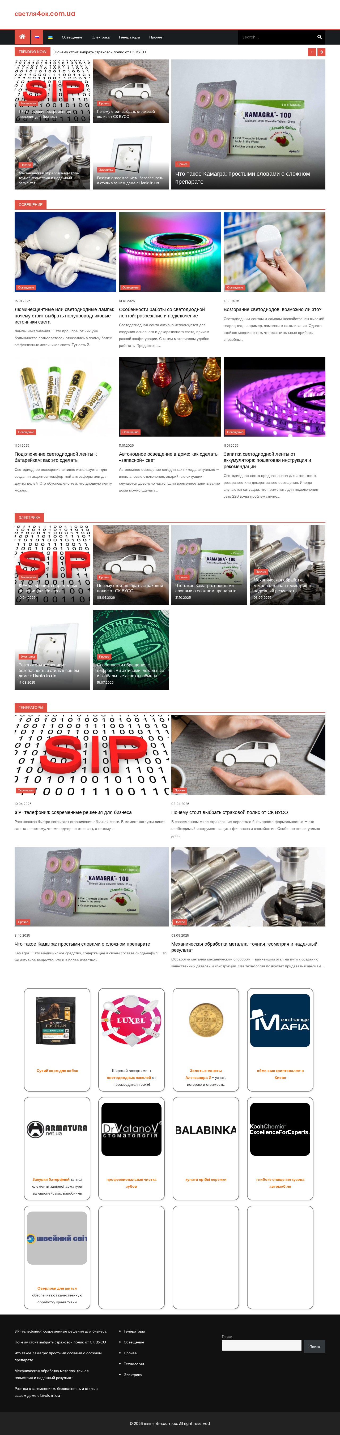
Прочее (155, 37)
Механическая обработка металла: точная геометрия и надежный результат (49, 178)
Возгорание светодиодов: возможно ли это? (273, 309)
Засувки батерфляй (51, 1179)
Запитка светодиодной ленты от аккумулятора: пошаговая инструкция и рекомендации (267, 460)
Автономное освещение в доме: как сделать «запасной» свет (168, 457)
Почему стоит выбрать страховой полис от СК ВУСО (100, 52)
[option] (188, 52)
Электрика (101, 37)
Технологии (28, 103)
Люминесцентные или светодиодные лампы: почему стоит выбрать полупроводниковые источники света (64, 315)
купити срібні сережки (206, 1179)
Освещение (72, 37)
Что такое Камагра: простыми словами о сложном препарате (242, 178)
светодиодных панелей (129, 1077)
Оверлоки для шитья (57, 1288)
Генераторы (129, 37)
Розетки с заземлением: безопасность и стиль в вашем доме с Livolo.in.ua (130, 180)
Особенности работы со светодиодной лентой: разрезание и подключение (162, 312)
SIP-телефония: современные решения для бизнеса (45, 114)
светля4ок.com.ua (45, 13)
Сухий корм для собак (57, 1070)
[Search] (319, 37)
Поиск (227, 1336)
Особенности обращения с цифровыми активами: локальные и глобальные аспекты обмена (130, 670)
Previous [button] (312, 52)
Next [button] (321, 52)
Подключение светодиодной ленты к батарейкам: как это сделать (56, 457)
